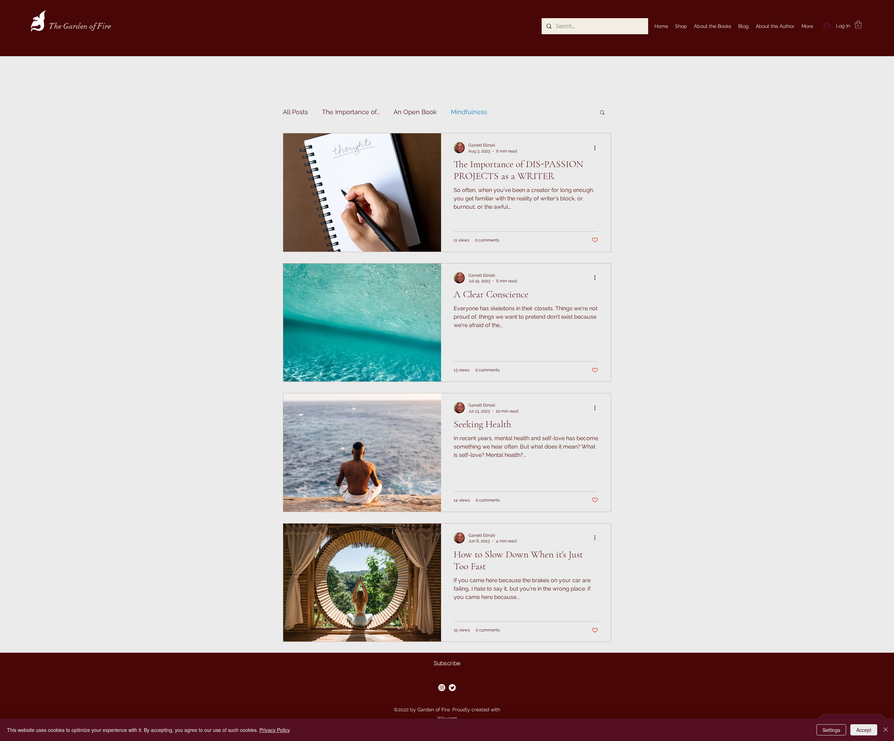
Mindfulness (469, 112)
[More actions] (597, 147)
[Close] (885, 729)
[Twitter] (452, 687)
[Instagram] (441, 687)
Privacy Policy (274, 729)
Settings (831, 729)
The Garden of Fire (80, 26)
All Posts (295, 112)
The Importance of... (351, 112)
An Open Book (415, 112)
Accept (863, 729)
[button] (858, 25)
